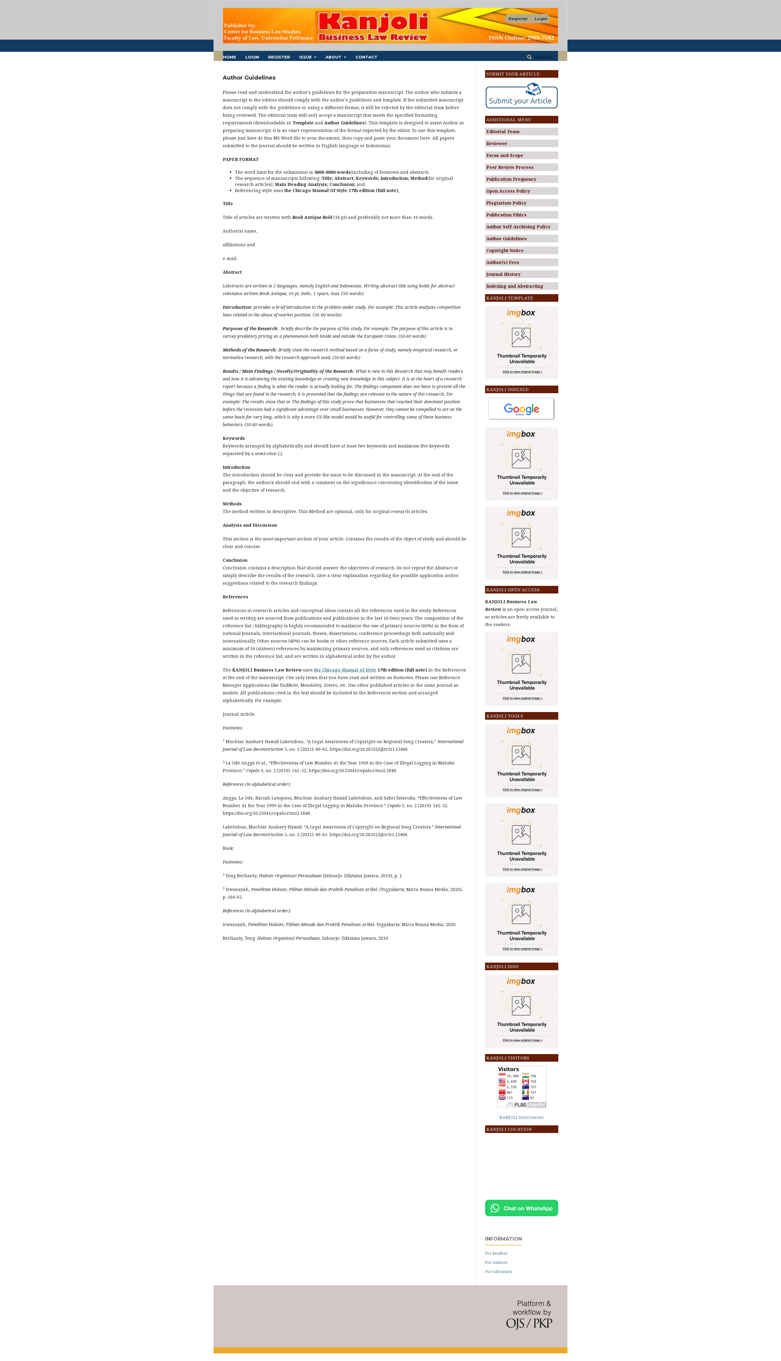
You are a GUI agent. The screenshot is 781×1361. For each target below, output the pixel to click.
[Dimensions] (521, 499)
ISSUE (306, 57)
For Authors (496, 1262)
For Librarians (498, 1271)
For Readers (496, 1253)
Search (542, 57)
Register (279, 57)
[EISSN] (521, 1046)
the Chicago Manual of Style (345, 670)
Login (252, 57)
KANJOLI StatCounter (521, 1117)
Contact (366, 57)
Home (229, 57)
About (334, 57)
